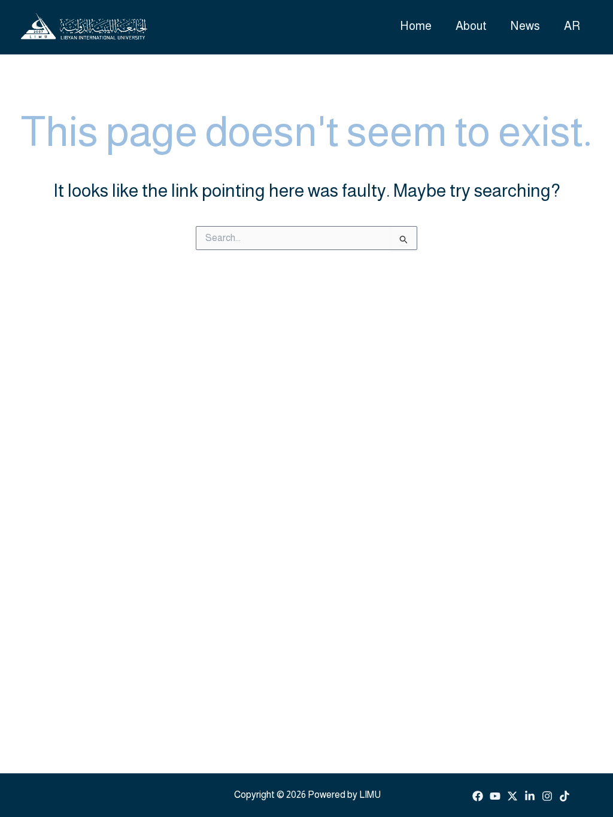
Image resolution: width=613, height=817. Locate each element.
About (471, 25)
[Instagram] (547, 796)
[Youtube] (495, 796)
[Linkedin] (529, 796)
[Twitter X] (512, 796)
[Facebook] (477, 796)
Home (416, 25)
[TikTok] (564, 796)
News (525, 25)
